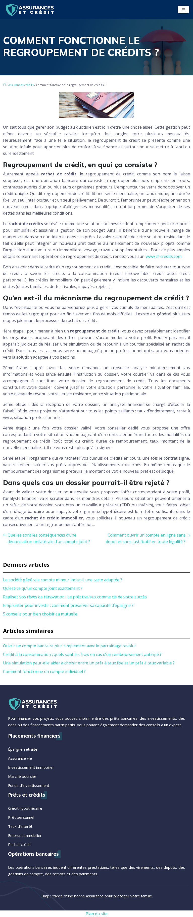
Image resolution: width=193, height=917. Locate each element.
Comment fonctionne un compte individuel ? (44, 671)
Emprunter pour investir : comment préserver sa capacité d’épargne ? (68, 605)
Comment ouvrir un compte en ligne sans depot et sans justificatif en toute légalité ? (145, 538)
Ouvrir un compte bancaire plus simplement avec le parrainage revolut (69, 646)
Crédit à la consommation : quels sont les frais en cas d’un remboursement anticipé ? (82, 654)
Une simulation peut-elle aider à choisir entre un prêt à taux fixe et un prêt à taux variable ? (89, 663)
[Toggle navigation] (183, 10)
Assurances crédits (20, 85)
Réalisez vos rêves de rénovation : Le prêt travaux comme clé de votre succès (75, 597)
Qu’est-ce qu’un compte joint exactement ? (42, 588)
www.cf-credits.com (163, 256)
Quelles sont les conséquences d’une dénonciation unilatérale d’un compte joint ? (49, 538)
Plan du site (97, 913)
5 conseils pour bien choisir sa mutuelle (40, 614)
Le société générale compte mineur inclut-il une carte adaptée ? (62, 580)
